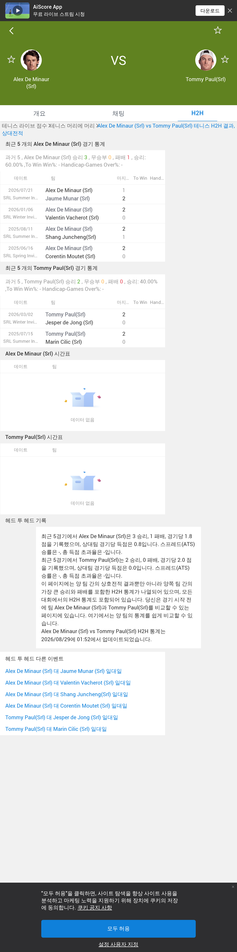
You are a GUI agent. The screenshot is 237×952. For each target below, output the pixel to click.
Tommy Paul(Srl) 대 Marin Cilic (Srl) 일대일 (56, 728)
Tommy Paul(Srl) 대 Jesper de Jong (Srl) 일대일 (61, 717)
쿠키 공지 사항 (95, 908)
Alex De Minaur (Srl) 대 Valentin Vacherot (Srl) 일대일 (68, 682)
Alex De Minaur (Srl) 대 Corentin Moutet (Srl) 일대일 (66, 705)
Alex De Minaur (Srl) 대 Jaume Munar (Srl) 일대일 (63, 670)
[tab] (39, 113)
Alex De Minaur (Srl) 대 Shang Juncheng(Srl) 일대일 (66, 694)
